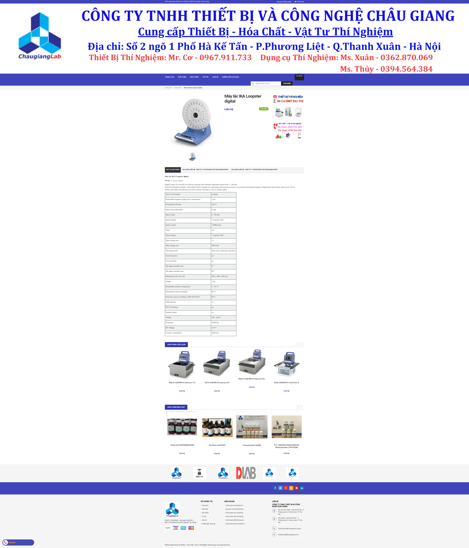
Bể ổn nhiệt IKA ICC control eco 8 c (287, 383)
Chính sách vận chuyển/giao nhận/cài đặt (239, 513)
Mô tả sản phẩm (172, 169)
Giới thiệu (205, 509)
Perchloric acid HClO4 (182, 445)
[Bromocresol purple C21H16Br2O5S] (286, 426)
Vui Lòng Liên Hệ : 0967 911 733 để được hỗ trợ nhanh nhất (205, 169)
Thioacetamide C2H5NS (217, 445)
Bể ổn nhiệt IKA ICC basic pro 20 (182, 383)
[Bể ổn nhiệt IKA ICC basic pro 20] (182, 364)
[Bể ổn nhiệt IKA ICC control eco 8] (251, 364)
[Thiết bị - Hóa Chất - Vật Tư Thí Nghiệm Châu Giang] (234, 38)
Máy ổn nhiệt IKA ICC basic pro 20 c (217, 379)
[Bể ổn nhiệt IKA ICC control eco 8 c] (286, 364)
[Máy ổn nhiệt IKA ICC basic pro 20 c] (217, 362)
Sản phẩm (205, 513)
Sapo (228, 545)
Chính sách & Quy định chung (235, 505)
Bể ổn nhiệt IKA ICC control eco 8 (252, 383)
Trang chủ (205, 505)
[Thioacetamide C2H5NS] (217, 427)
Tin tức (204, 516)
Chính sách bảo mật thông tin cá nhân (238, 516)
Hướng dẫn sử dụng (208, 524)
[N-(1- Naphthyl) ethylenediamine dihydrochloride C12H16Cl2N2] (251, 427)
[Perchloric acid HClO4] (182, 427)
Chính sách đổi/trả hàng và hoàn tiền (238, 520)
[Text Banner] (288, 130)
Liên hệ (204, 520)
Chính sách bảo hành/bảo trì (235, 524)
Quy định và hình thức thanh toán (237, 509)
